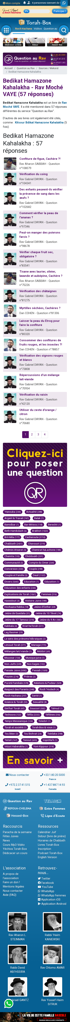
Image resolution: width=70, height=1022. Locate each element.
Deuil (39, 575)
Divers (11, 581)
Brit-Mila (12, 537)
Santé (37, 695)
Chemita (12, 556)
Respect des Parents (19, 689)
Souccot (37, 708)
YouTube (47, 887)
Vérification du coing (33, 174)
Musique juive (35, 657)
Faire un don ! (11, 882)
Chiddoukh (34, 556)
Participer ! (60, 11)
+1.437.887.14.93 (54, 785)
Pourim (11, 676)
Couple (36, 568)
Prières (30, 676)
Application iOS (50, 899)
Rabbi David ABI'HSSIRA (17, 970)
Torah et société (15, 727)
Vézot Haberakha (16, 746)
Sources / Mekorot (49, 68)
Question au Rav (53, 28)
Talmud (57, 708)
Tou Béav (11, 733)
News (6, 840)
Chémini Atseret (15, 549)
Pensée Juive (15, 670)
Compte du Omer (41, 562)
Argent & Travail (16, 518)
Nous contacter (19, 775)
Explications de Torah (20, 594)
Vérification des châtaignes (38, 291)
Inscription (44, 849)
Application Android (53, 904)
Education (31, 581)
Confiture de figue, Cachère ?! (39, 159)
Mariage (38, 644)
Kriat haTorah (33, 625)
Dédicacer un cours (15, 853)
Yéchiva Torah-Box (15, 849)
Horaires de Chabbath (51, 840)
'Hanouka (12, 511)
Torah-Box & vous (44, 727)
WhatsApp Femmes (53, 895)
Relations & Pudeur (47, 682)
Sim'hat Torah (14, 708)
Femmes (49, 594)
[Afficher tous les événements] (24, 3)
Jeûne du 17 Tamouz (19, 619)
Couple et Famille (15, 575)
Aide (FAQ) (9, 895)
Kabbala (10, 625)
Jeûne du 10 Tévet (48, 613)
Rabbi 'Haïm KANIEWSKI (52, 937)
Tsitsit (10, 740)
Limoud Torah (15, 644)
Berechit (54, 524)
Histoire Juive (36, 600)
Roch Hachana (23, 28)
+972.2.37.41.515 (19, 785)
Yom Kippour (43, 746)
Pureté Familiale (16, 682)
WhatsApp (47, 891)
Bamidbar (11, 524)
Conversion (13, 568)
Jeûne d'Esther (44, 606)
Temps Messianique (18, 720)
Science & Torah (15, 701)
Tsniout (30, 740)
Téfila (33, 714)
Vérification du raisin (33, 394)
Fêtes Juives (10, 836)
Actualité (34, 511)
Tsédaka (55, 733)
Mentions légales (13, 886)
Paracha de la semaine (17, 832)
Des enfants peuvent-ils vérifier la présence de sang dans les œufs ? (41, 194)
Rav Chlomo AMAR (52, 967)
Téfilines (52, 714)
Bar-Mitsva (33, 524)
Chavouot (36, 543)
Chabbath (13, 543)
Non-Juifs (12, 663)
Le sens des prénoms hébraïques (25, 638)
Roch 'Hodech (49, 689)
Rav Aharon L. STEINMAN (17, 937)
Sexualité (40, 701)
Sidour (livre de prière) (52, 836)
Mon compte (12, 3)
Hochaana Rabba (16, 606)
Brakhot (40, 530)
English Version (47, 857)
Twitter (45, 878)
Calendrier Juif (47, 832)
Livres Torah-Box (48, 845)
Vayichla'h (50, 740)
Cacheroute (35, 537)
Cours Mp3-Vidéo (14, 845)
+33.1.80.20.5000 (54, 775)
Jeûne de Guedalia (17, 613)
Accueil (8, 68)
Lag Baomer (13, 632)
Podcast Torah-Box (50, 853)
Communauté (13, 562)
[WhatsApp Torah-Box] (64, 3)
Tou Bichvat (33, 733)
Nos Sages (36, 663)
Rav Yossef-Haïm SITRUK (52, 1002)
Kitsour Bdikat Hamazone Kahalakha (39, 122)
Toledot (44, 720)
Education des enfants (20, 587)
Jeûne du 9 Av (50, 619)
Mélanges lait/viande (18, 651)
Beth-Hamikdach (15, 530)
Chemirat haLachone (46, 549)
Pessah (39, 670)
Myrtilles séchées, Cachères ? (39, 308)
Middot (43, 651)
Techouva (12, 714)
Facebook (47, 883)
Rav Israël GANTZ (17, 1000)
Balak (39, 518)
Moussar (12, 657)
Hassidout (12, 600)
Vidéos (38, 28)
